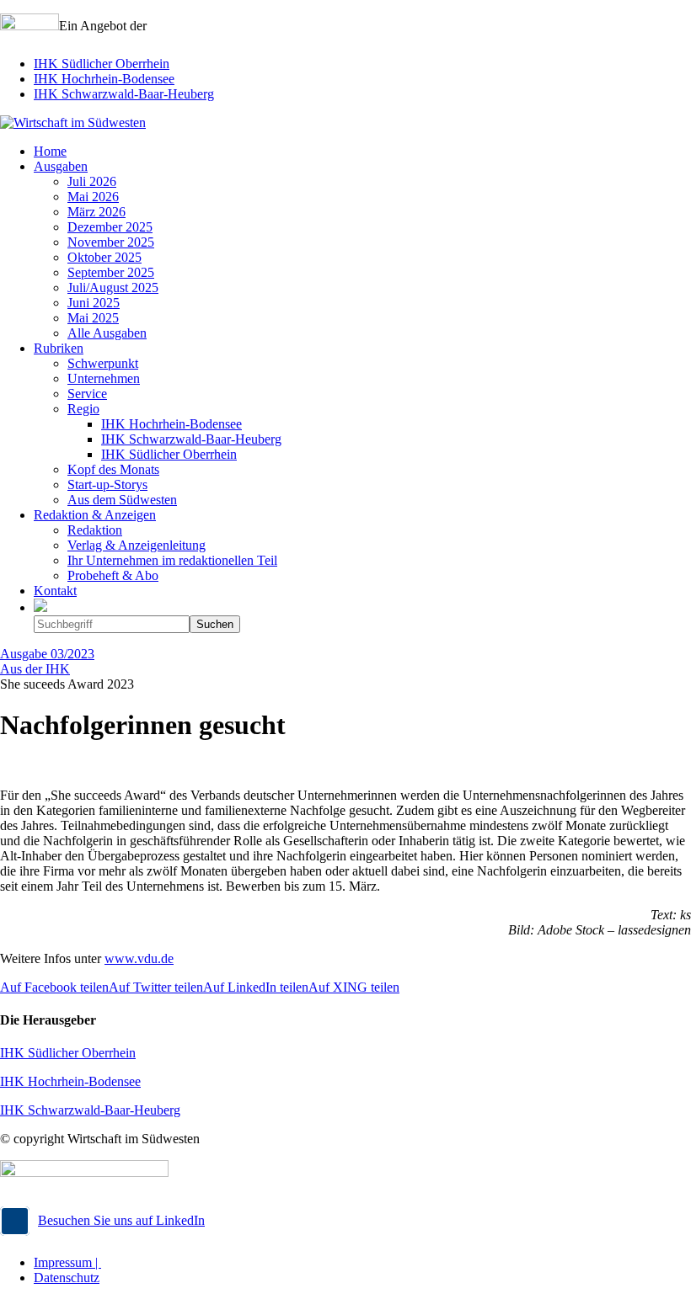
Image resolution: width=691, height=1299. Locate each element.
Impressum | (67, 1262)
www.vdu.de (139, 958)
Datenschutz (66, 1277)
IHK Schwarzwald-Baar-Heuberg (124, 94)
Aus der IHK (35, 669)
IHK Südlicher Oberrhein (101, 63)
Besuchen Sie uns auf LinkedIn (121, 1220)
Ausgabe (47, 654)
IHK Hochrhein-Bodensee (104, 79)
